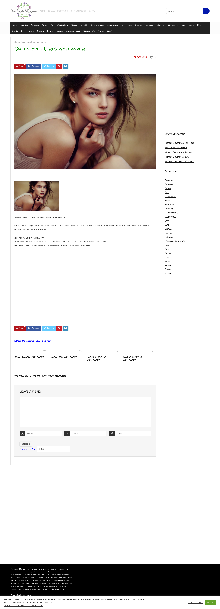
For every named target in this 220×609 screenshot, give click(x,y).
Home (14, 25)
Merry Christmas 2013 (177, 156)
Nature (40, 31)
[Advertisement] (85, 288)
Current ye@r (28, 449)
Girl (199, 25)
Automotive (62, 25)
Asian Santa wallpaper (29, 357)
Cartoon (84, 25)
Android (24, 25)
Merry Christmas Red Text (179, 142)
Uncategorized (73, 31)
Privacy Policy (105, 31)
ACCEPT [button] (210, 602)
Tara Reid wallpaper (64, 357)
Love (23, 31)
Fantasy (149, 25)
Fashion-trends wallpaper (96, 358)
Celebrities (112, 25)
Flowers (160, 25)
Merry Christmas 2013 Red (179, 161)
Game (191, 25)
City (123, 25)
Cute (130, 25)
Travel (59, 31)
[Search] (206, 11)
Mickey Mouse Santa (176, 147)
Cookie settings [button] (195, 602)
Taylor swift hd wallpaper (132, 358)
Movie (31, 31)
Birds (74, 25)
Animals (35, 25)
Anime (45, 25)
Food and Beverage (176, 25)
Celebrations (97, 25)
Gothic (15, 31)
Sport (50, 31)
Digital (138, 25)
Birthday (169, 204)
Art (52, 25)
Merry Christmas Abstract (179, 152)
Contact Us (89, 31)
